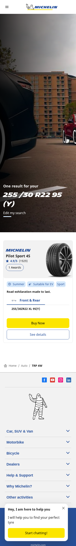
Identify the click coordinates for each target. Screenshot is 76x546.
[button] (26, 300)
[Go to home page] (42, 7)
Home (13, 366)
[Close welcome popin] (63, 508)
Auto (24, 366)
